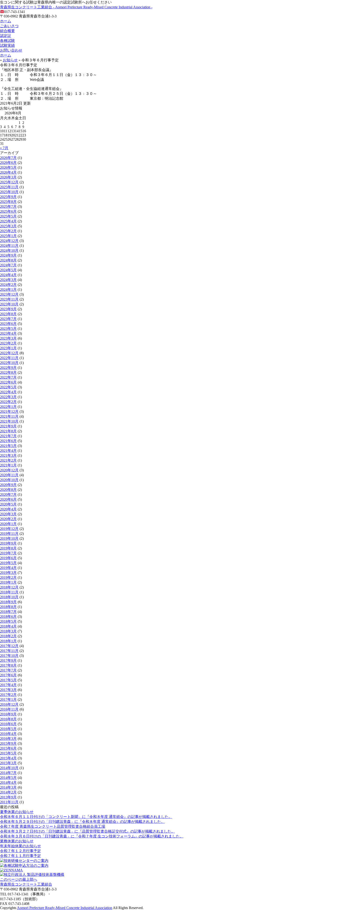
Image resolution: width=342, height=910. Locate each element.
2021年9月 (8, 426)
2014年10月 (9, 768)
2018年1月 (8, 641)
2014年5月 (8, 778)
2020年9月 (8, 485)
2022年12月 (9, 353)
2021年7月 (8, 436)
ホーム (5, 21)
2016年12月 (9, 704)
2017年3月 (8, 690)
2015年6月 (8, 748)
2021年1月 (8, 465)
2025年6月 (8, 211)
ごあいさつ (9, 26)
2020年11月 (9, 475)
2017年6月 (8, 675)
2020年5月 (8, 504)
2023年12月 (9, 294)
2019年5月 (8, 563)
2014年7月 (8, 773)
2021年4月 (8, 451)
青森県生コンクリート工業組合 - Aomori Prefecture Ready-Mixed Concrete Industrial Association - (76, 7)
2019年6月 (8, 558)
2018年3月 (8, 631)
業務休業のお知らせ (17, 841)
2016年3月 (8, 739)
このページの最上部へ (18, 879)
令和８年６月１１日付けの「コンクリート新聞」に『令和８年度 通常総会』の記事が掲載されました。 (86, 817)
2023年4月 (8, 333)
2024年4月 (8, 275)
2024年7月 (8, 265)
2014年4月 (8, 782)
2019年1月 (8, 582)
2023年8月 (8, 314)
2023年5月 (8, 329)
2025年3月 (8, 226)
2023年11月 (9, 299)
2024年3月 (8, 280)
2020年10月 (9, 480)
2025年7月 (8, 206)
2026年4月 (8, 172)
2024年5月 (8, 270)
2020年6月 (8, 499)
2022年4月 (8, 392)
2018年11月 (9, 592)
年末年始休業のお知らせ (20, 846)
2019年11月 (9, 534)
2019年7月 (8, 553)
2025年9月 (8, 197)
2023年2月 (8, 343)
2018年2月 (8, 636)
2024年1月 (8, 289)
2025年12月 (9, 182)
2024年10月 (9, 250)
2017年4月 (8, 685)
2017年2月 (8, 695)
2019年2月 (8, 577)
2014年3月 (8, 787)
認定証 (5, 36)
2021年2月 (8, 460)
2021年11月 (9, 416)
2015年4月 (8, 758)
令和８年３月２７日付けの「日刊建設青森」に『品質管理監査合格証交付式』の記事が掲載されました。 (87, 831)
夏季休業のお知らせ (17, 812)
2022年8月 (8, 372)
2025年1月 (8, 236)
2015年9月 (8, 743)
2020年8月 (8, 490)
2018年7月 (8, 612)
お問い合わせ (11, 50)
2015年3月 (8, 763)
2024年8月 (8, 260)
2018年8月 (8, 607)
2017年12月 (9, 646)
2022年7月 (8, 377)
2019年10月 (9, 538)
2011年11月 (9, 802)
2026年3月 (8, 177)
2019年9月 (8, 543)
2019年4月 (8, 568)
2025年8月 (8, 202)
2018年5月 (8, 621)
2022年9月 (8, 368)
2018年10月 (9, 597)
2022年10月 (9, 363)
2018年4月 (8, 626)
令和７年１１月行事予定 (20, 856)
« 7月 (4, 148)
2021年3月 (8, 455)
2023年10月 (9, 304)
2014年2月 (8, 792)
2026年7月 (8, 158)
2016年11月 (9, 709)
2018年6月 (8, 617)
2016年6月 (8, 724)
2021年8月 (8, 431)
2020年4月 (8, 509)
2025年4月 (8, 221)
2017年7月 (8, 670)
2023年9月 (8, 309)
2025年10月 (9, 192)
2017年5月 (8, 680)
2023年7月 (8, 319)
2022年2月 (8, 402)
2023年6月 (8, 324)
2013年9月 (8, 797)
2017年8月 (8, 665)
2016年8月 (8, 719)
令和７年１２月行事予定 (20, 851)
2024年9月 (8, 255)
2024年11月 (9, 246)
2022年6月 (8, 382)
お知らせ (10, 60)
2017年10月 (9, 656)
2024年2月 (8, 285)
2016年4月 (8, 734)
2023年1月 (8, 348)
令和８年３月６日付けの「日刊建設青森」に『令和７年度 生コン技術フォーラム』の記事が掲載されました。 (91, 836)
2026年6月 (8, 163)
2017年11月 (9, 651)
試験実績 (7, 45)
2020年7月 (8, 494)
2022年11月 (9, 358)
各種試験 (7, 41)
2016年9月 (8, 714)
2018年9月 (8, 602)
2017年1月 (8, 700)
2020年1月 (8, 524)
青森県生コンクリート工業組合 (26, 884)
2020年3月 (8, 514)
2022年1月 (8, 407)
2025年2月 (8, 231)
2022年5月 (8, 387)
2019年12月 (9, 529)
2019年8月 (8, 548)
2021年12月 (9, 412)
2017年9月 (8, 660)
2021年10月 (9, 421)
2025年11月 (9, 187)
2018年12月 (9, 587)
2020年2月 (8, 519)
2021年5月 (8, 446)
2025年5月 (8, 216)
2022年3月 (8, 397)
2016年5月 (8, 729)
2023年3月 (8, 338)
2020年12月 (9, 470)
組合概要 (7, 31)
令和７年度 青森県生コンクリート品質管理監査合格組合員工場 (52, 826)
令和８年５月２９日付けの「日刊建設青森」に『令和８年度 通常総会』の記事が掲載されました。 (82, 822)
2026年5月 (8, 167)
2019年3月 (8, 573)
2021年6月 (8, 441)
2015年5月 (8, 753)
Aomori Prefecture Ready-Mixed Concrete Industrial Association (64, 908)
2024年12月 (9, 241)
